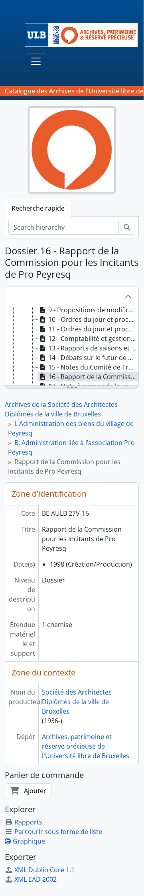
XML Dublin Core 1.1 (44, 869)
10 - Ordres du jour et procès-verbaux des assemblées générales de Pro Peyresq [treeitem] (93, 319)
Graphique (29, 841)
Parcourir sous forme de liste (58, 831)
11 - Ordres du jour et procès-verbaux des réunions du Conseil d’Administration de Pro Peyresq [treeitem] (93, 329)
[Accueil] (84, 35)
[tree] (71, 347)
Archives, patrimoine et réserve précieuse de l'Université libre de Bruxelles (85, 746)
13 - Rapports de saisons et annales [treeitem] (93, 348)
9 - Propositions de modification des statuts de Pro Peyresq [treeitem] (93, 310)
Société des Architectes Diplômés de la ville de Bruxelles (77, 702)
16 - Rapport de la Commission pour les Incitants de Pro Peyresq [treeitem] (93, 376)
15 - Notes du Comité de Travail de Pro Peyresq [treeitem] (93, 367)
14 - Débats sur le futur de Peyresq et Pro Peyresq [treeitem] (93, 357)
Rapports (28, 822)
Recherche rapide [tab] (38, 208)
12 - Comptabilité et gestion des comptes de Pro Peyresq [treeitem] (93, 338)
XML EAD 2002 (35, 879)
